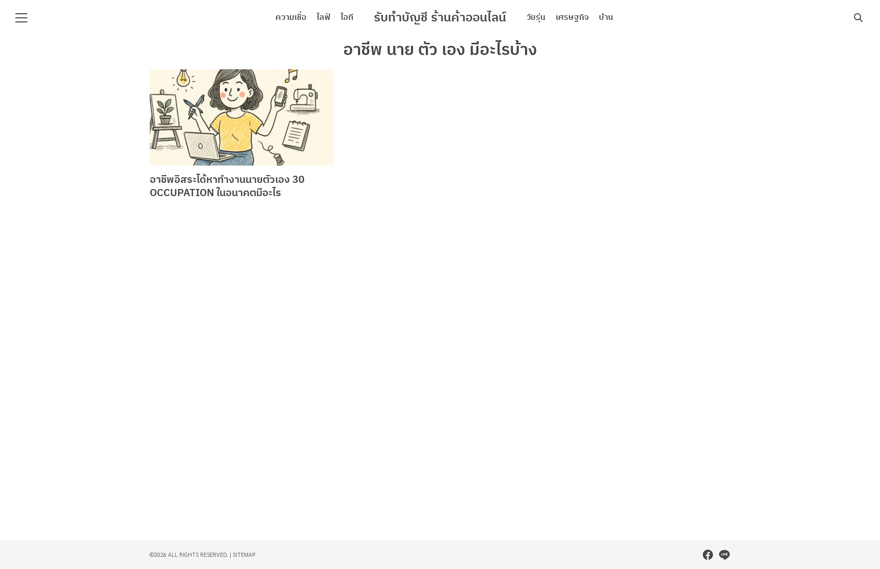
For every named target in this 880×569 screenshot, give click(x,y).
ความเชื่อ (291, 17)
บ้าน (606, 17)
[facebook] (708, 555)
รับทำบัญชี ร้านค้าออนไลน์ (440, 18)
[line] (724, 555)
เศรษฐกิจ (572, 17)
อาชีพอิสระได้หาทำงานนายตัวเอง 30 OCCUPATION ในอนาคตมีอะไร (227, 187)
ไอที (347, 17)
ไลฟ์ (324, 17)
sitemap (244, 554)
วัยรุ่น (536, 17)
